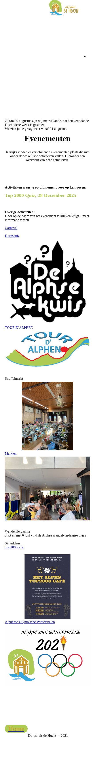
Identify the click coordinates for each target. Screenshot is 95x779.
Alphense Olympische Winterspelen (30, 622)
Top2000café (14, 547)
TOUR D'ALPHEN (19, 327)
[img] (64, 7)
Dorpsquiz (12, 236)
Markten (11, 453)
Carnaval (11, 228)
